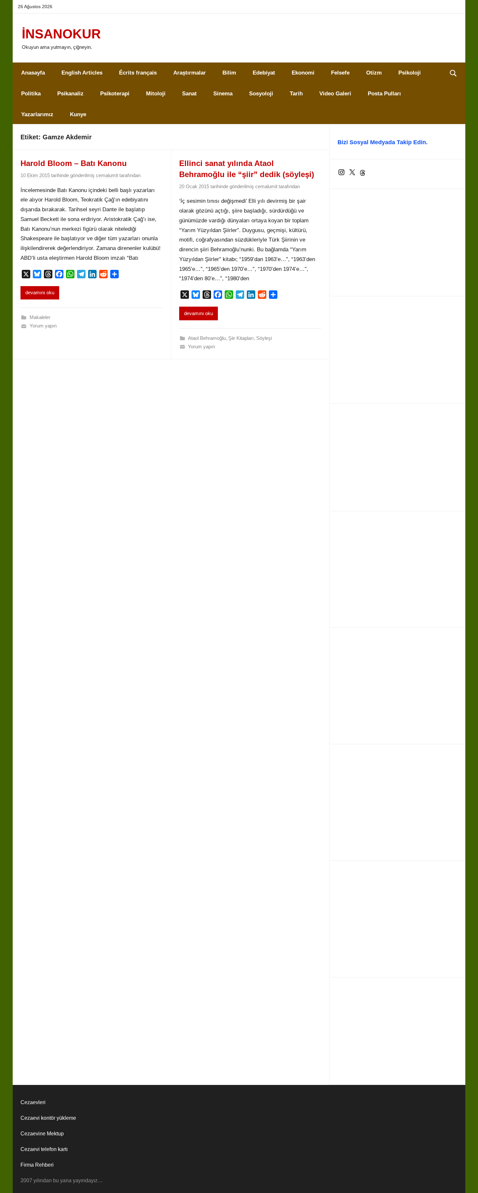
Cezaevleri (33, 1102)
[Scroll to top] (466, 1180)
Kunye (78, 114)
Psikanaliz (70, 93)
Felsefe (340, 73)
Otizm (374, 73)
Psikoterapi (114, 93)
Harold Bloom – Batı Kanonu (73, 163)
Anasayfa (33, 73)
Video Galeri (335, 93)
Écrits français (138, 73)
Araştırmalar (189, 73)
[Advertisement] (398, 242)
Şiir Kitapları (241, 338)
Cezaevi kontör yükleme (48, 1118)
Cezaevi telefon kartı (44, 1149)
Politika (31, 93)
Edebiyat (264, 73)
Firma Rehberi (37, 1165)
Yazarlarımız (37, 114)
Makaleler (40, 317)
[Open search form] (453, 72)
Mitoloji (156, 93)
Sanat (189, 93)
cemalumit (107, 175)
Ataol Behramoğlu (207, 338)
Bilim (229, 73)
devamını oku (39, 292)
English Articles (81, 73)
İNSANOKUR (61, 34)
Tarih (296, 93)
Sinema (222, 93)
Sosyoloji (261, 93)
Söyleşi (264, 338)
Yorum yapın (43, 325)
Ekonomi (303, 73)
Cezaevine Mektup (42, 1133)
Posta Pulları (384, 93)
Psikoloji (409, 73)
